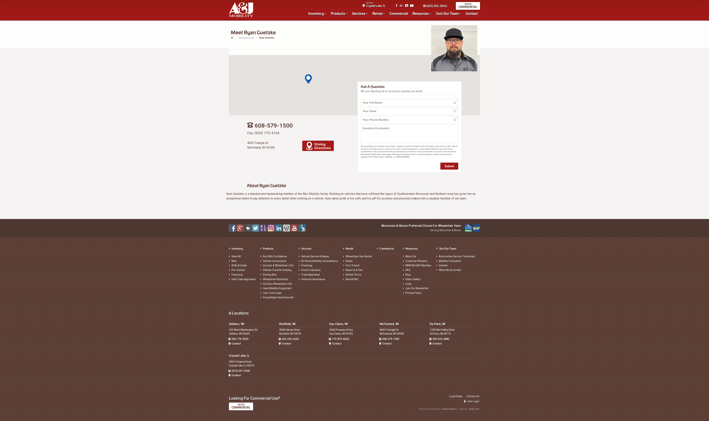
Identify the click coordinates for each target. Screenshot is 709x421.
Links (408, 283)
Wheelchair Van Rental (359, 256)
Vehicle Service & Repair (315, 256)
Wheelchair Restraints (275, 279)
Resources (420, 13)
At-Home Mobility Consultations (319, 261)
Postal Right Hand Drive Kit (278, 297)
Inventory (316, 13)
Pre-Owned (238, 270)
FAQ (407, 270)
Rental (377, 13)
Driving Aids (270, 274)
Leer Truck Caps (272, 292)
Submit (449, 166)
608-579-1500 (390, 339)
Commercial (467, 7)
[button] (308, 79)
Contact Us (473, 396)
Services (358, 13)
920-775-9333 (240, 339)
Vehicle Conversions (274, 261)
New (234, 261)
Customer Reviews (416, 261)
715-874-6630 (340, 339)
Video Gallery (413, 279)
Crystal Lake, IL (376, 6)
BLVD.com (474, 409)
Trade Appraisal (310, 274)
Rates (349, 261)
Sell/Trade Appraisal (243, 279)
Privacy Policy (413, 292)
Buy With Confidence (275, 256)
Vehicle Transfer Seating (277, 270)
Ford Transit (352, 265)
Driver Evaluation (311, 270)
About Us (410, 256)
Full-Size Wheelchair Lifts (277, 283)
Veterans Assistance (313, 279)
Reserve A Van (354, 270)
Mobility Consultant (450, 261)
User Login (473, 401)
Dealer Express (449, 409)
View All (236, 256)
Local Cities (456, 396)
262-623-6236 (290, 339)
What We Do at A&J (450, 270)
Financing (237, 274)
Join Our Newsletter (417, 288)
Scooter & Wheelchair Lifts (278, 265)
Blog (408, 274)
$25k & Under (239, 265)
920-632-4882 (440, 339)
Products (338, 13)
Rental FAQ (352, 279)
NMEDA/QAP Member (418, 265)
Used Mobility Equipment (277, 288)
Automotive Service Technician (457, 256)
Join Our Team (447, 13)
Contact (472, 13)
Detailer (443, 265)
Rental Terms (353, 274)
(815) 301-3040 (436, 6)
